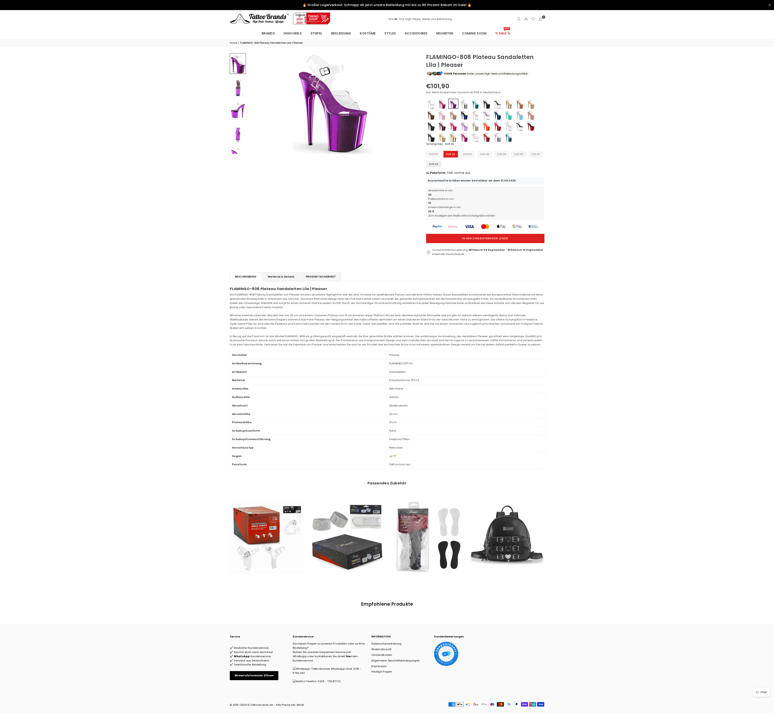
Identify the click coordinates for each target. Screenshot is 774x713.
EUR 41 (535, 154)
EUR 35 (433, 154)
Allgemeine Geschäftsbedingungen (395, 660)
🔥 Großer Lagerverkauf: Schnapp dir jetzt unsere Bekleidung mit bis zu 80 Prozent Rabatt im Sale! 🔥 (387, 5)
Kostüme (368, 33)
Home (233, 43)
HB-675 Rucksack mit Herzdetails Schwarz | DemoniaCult (507, 532)
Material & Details (281, 277)
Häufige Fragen (381, 672)
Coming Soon (474, 33)
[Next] (410, 103)
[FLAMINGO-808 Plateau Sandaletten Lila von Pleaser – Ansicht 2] (238, 86)
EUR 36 (450, 154)
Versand (463, 92)
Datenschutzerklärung (386, 644)
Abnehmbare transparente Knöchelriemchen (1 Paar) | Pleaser (267, 532)
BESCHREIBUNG (245, 277)
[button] (540, 19)
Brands (268, 33)
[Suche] (518, 19)
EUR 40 (518, 154)
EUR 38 (484, 154)
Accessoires (416, 33)
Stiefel (316, 33)
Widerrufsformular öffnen (254, 675)
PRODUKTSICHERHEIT (321, 277)
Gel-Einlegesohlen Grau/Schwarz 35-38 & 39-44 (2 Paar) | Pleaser (427, 532)
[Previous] (253, 103)
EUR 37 (467, 154)
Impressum (379, 666)
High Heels (293, 33)
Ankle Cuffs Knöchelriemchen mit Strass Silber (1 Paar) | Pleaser (347, 532)
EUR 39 (501, 154)
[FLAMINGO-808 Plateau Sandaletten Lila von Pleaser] (238, 63)
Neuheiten (444, 33)
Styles (390, 33)
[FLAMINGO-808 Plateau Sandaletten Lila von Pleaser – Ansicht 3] (238, 109)
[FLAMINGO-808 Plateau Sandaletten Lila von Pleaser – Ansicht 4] (238, 132)
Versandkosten (381, 655)
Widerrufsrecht (381, 649)
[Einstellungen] (526, 19)
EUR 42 (433, 164)
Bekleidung (341, 33)
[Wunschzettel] (533, 19)
